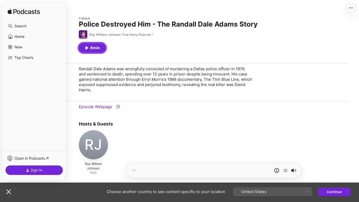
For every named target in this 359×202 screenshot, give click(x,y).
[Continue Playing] (285, 170)
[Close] (8, 191)
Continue (334, 192)
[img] (24, 11)
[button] (34, 26)
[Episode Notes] (277, 170)
